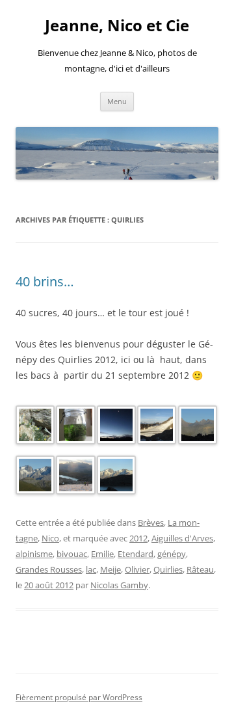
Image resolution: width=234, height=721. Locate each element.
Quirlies (168, 569)
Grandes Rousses (49, 569)
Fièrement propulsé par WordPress (79, 697)
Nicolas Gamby (119, 585)
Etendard (135, 554)
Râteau (200, 569)
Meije (110, 569)
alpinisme (34, 554)
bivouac (72, 554)
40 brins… (45, 281)
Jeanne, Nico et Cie (117, 26)
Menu (117, 101)
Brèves (151, 522)
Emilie (102, 554)
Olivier (137, 569)
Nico (50, 538)
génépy (171, 554)
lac (91, 569)
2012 (138, 538)
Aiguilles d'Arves (182, 538)
